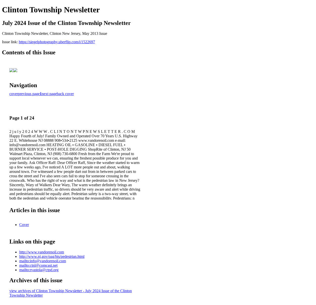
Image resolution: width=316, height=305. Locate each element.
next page (49, 94)
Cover (24, 225)
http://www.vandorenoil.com (41, 252)
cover (13, 94)
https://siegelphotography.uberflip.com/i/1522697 (57, 42)
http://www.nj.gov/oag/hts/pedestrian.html (51, 256)
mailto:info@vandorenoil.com (42, 261)
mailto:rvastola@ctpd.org (39, 270)
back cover (65, 94)
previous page (29, 94)
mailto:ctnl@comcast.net (38, 265)
